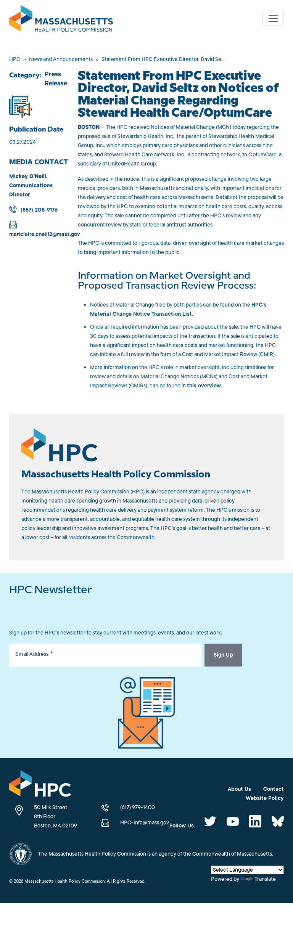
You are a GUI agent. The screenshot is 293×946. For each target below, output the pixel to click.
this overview (204, 385)
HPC (14, 59)
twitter (210, 821)
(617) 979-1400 (137, 807)
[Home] (64, 18)
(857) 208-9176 (39, 210)
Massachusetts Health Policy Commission (115, 474)
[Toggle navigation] (273, 18)
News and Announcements (61, 59)
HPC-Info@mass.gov (144, 822)
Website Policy (265, 798)
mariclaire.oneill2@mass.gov (44, 234)
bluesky (278, 821)
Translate (265, 879)
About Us (239, 789)
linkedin (255, 821)
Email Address (31, 654)
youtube (233, 821)
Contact (273, 789)
